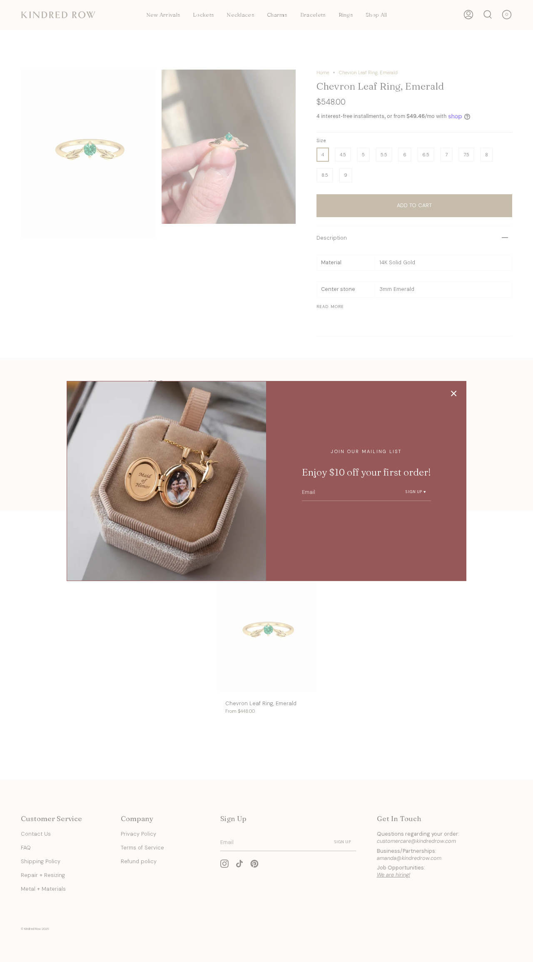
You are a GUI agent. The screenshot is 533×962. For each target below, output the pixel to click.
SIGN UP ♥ (416, 491)
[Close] (454, 393)
